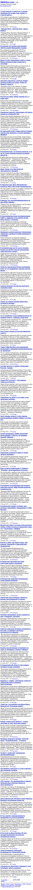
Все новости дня (5, 6)
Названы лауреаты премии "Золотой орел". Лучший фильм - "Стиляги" (14, 739)
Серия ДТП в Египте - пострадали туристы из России (13, 381)
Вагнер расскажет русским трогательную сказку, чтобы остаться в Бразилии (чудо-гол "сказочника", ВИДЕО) (16, 527)
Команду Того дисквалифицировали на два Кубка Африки (15, 201)
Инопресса (18, 885)
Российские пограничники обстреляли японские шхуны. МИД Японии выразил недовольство (15, 487)
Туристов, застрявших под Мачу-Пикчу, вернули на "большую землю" (15, 705)
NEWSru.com (7, 2)
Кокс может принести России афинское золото (15, 332)
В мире (14, 26)
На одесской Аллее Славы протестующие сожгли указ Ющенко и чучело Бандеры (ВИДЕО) (16, 133)
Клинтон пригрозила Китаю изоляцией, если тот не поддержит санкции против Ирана (15, 268)
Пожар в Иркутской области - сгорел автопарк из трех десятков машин (14, 722)
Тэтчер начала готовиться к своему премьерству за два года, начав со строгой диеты (13, 13)
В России (15, 58)
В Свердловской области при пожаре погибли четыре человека (14, 666)
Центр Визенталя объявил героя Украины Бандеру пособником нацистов (16, 799)
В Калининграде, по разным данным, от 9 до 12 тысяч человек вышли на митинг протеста (16, 153)
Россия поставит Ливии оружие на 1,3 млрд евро (14, 97)
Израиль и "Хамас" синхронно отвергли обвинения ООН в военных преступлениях (15, 682)
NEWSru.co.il (4, 885)
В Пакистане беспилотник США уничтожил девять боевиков (12, 562)
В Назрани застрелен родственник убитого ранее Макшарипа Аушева (13, 47)
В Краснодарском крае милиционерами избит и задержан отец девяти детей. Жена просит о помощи (15, 218)
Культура (15, 751)
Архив (12, 884)
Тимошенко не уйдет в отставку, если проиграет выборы (14, 398)
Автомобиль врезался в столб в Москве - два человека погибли (16, 769)
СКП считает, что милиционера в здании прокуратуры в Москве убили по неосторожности (15, 783)
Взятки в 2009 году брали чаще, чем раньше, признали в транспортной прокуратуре (14, 544)
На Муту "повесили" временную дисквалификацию (12, 754)
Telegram (28, 884)
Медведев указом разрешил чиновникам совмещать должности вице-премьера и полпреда (15, 233)
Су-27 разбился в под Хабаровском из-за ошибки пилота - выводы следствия (15, 316)
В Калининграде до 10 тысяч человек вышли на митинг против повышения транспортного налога (14, 249)
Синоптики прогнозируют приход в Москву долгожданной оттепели (13, 598)
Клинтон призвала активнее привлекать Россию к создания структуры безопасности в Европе (15, 630)
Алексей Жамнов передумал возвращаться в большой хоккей (12, 851)
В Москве (11, 885)
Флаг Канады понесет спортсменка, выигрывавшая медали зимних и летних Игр (15, 418)
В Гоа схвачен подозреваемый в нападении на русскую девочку (12, 817)
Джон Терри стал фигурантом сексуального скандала (11, 170)
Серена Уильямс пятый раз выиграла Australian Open (14, 287)
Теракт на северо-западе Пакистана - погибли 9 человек (14, 302)
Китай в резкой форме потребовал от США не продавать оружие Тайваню (14, 649)
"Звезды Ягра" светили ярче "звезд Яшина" (14, 30)
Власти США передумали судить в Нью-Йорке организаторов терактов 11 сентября (15, 62)
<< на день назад (4, 880)
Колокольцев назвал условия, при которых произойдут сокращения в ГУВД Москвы (16, 508)
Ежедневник (18, 884)
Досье (7, 884)
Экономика (15, 110)
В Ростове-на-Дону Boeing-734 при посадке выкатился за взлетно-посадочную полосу (13, 835)
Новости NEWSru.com (8, 886)
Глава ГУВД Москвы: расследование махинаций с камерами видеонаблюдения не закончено (16, 349)
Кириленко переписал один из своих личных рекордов (14, 453)
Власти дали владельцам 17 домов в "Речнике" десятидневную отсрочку (14, 469)
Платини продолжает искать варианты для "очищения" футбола (15, 615)
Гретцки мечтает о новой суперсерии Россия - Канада (14, 367)
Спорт (14, 44)
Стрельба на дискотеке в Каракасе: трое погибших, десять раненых (15, 867)
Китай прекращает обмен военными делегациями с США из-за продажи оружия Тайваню (14, 435)
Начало (3, 884)
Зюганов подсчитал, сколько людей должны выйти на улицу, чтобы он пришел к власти (14, 82)
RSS (24, 884)
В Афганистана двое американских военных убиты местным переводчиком (15, 185)
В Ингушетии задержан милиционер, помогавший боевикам (14, 579)
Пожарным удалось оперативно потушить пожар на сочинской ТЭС (16, 113)
